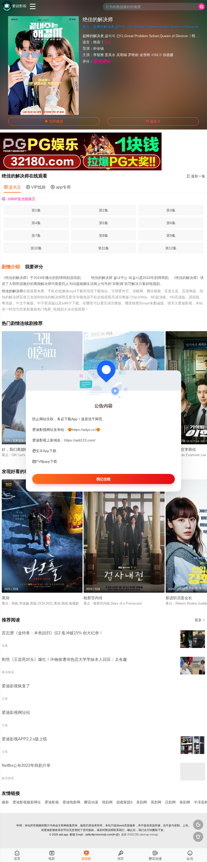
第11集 (103, 248)
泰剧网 (184, 802)
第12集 (170, 248)
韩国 (195, 36)
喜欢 (153, 121)
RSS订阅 (133, 834)
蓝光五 (12, 187)
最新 (5, 802)
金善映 (145, 55)
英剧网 (156, 802)
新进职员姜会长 (179, 598)
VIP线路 (36, 187)
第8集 (103, 235)
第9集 (170, 235)
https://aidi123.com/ (79, 440)
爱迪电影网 (71, 802)
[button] (13, 267)
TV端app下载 (46, 461)
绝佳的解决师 (12, 291)
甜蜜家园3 (124, 802)
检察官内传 (93, 598)
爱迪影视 (52, 802)
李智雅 (98, 55)
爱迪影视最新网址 (27, 802)
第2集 (103, 210)
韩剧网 (107, 802)
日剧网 (170, 802)
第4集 (36, 223)
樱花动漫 (91, 802)
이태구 (156, 55)
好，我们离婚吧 (15, 449)
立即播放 (54, 121)
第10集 (36, 248)
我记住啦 (103, 479)
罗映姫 (133, 55)
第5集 (103, 223)
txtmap (154, 834)
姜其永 (110, 55)
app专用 (61, 187)
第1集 (36, 210)
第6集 (170, 223)
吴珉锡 (121, 55)
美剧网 (141, 802)
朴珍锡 (98, 48)
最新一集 (196, 176)
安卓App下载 (46, 451)
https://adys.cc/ (84, 429)
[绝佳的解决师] (43, 65)
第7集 (36, 235)
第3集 (170, 210)
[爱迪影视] (14, 6)
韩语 (96, 42)
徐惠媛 (168, 55)
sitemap (144, 834)
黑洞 (5, 598)
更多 (200, 620)
